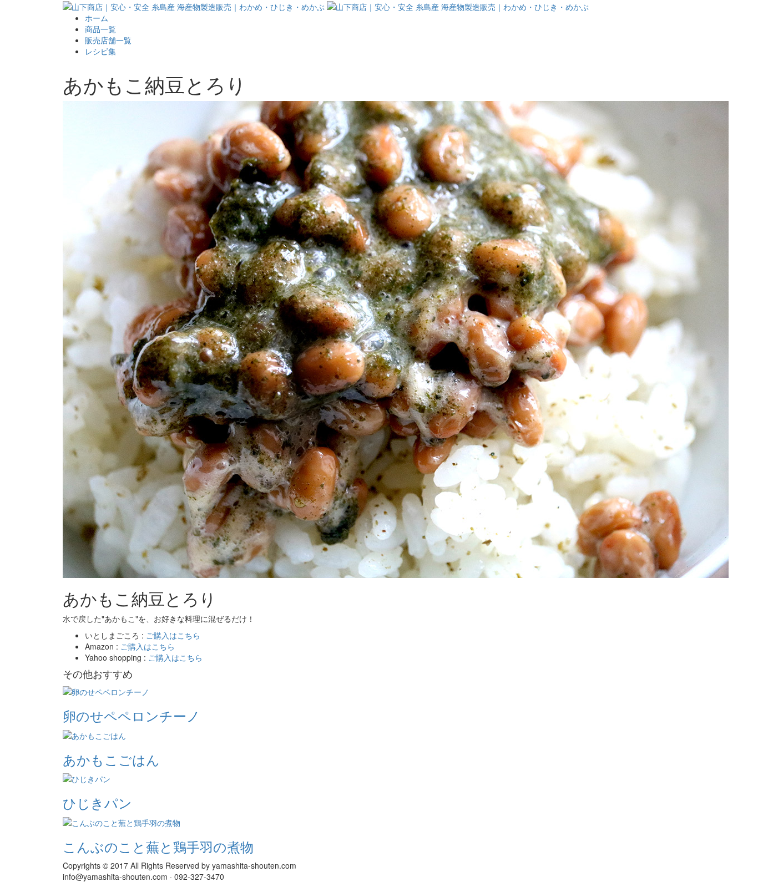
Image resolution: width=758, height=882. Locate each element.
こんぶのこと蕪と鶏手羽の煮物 (158, 846)
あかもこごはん (111, 759)
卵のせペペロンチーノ (131, 715)
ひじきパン (97, 802)
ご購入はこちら (173, 635)
